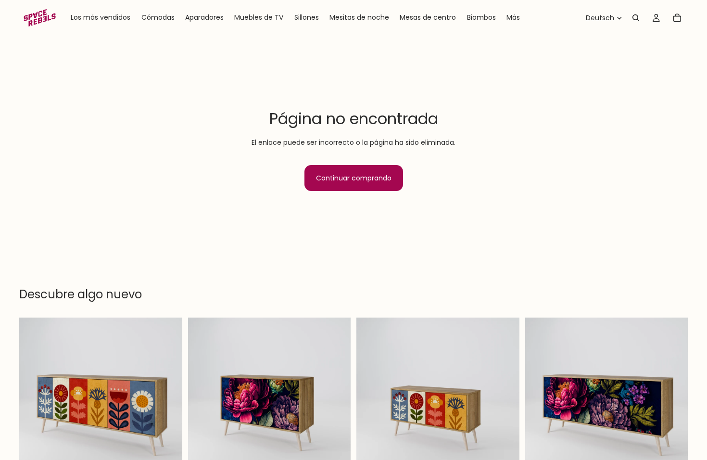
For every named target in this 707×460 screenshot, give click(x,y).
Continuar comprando (353, 178)
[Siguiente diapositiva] (167, 399)
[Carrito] (677, 17)
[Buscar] (635, 17)
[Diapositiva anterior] (33, 399)
